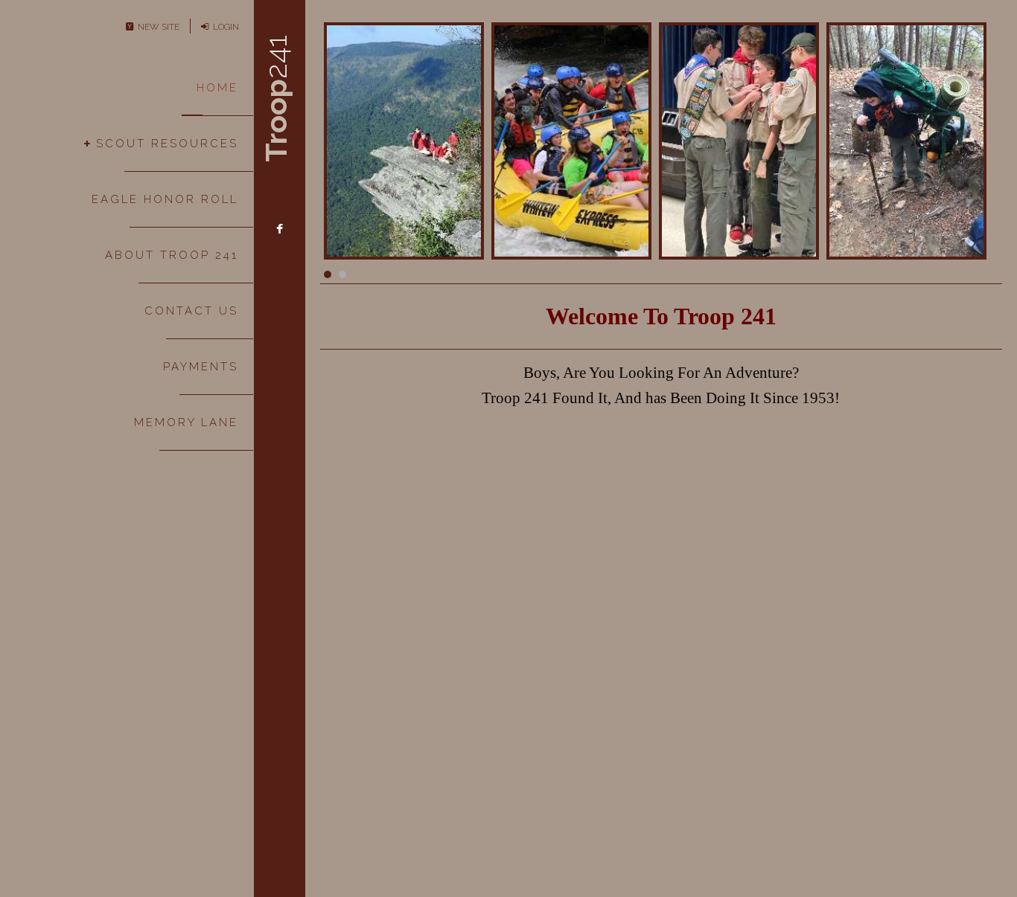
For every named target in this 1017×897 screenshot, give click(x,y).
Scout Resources (167, 143)
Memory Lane (186, 422)
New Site (156, 27)
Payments (200, 366)
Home (217, 87)
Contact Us (191, 311)
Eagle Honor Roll (165, 199)
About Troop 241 (171, 255)
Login (223, 27)
